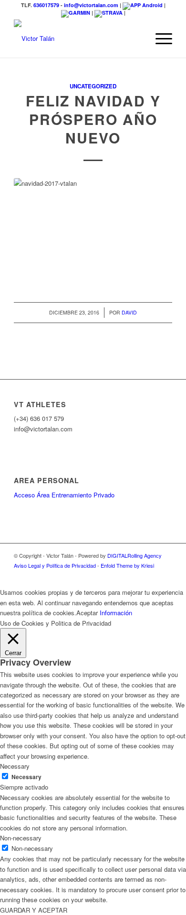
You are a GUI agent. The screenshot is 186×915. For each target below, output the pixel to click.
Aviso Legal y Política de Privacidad (55, 565)
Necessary (26, 777)
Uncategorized (93, 86)
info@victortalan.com (91, 5)
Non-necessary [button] (20, 837)
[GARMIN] (75, 12)
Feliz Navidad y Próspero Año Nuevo (93, 119)
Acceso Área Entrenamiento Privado (64, 494)
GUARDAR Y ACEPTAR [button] (33, 910)
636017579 (46, 5)
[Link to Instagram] (122, 575)
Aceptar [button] (87, 612)
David (129, 312)
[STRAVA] (108, 12)
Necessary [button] (15, 766)
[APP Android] (143, 5)
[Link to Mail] (165, 575)
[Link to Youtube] (151, 575)
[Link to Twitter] (136, 575)
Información (116, 612)
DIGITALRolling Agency (134, 555)
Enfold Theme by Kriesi (127, 565)
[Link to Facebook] (108, 575)
